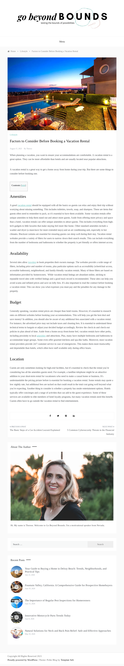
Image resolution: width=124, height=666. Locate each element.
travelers (32, 262)
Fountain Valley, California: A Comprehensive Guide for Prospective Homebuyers (68, 585)
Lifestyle (13, 135)
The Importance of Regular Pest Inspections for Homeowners (57, 600)
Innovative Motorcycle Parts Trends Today (48, 615)
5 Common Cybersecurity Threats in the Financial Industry (90, 432)
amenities (41, 335)
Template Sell (67, 660)
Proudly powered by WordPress (23, 660)
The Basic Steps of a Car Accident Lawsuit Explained (35, 430)
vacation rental (24, 205)
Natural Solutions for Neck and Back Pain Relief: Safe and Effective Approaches (68, 630)
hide (23, 185)
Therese (29, 149)
